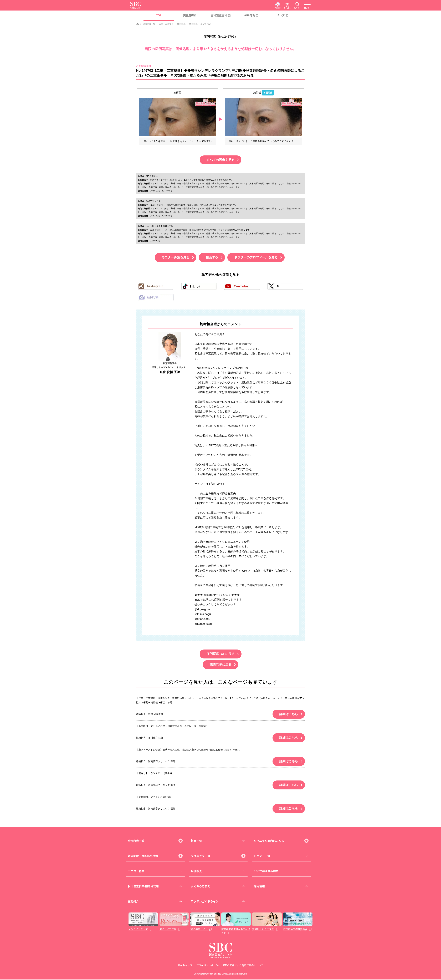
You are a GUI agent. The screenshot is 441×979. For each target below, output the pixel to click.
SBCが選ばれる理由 (266, 871)
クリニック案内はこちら (269, 841)
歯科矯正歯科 (219, 15)
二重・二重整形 (166, 24)
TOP (158, 15)
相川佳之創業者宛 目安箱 (143, 886)
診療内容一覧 (149, 24)
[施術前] (177, 116)
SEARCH (297, 8)
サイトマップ (185, 965)
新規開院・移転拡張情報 (143, 856)
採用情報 (259, 886)
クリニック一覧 (200, 856)
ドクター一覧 (262, 856)
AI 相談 (278, 8)
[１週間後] (263, 116)
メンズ (280, 15)
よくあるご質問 (200, 886)
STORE (287, 8)
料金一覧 (196, 841)
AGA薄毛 (249, 15)
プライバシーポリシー (208, 965)
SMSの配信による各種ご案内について (243, 965)
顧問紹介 (133, 901)
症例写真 (181, 24)
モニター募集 (136, 871)
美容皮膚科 (189, 15)
